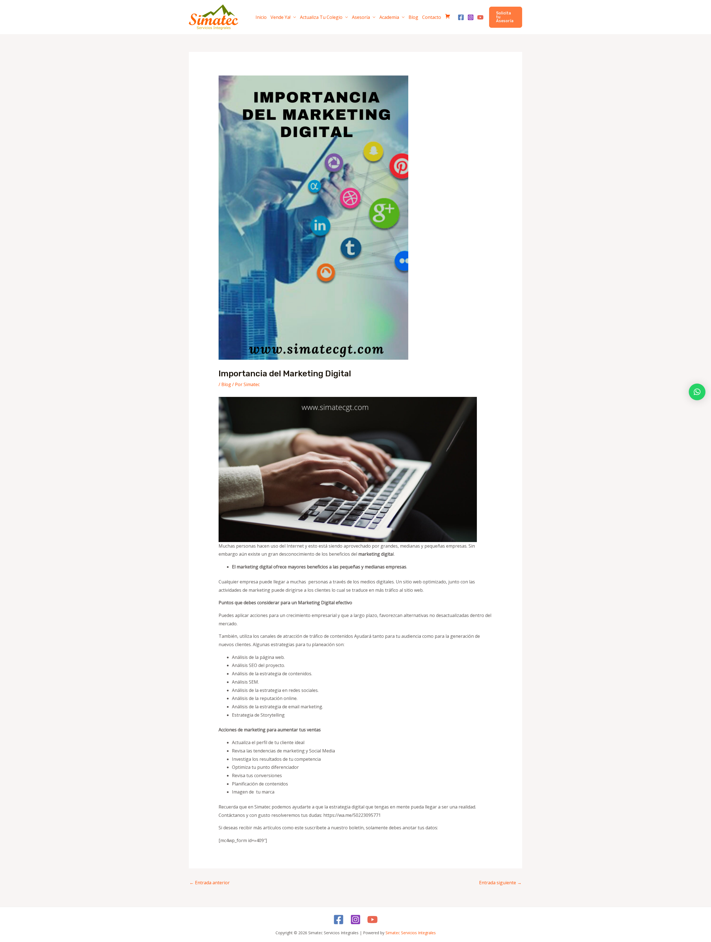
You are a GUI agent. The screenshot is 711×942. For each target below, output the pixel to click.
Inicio (261, 17)
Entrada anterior (209, 883)
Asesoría (361, 17)
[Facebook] (461, 17)
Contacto (431, 17)
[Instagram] (470, 17)
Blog (413, 17)
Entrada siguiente (500, 883)
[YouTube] (480, 17)
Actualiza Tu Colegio (321, 17)
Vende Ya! (281, 17)
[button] (505, 17)
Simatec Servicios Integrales (410, 932)
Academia (389, 17)
